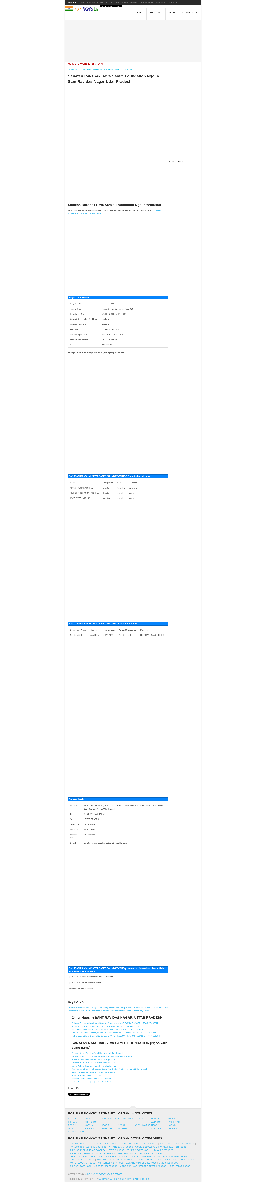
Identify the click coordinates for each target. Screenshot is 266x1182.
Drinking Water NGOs (138, 1150)
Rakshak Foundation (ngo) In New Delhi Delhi (92, 1082)
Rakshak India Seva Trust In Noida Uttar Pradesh (93, 1063)
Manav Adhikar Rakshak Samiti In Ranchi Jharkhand (94, 1066)
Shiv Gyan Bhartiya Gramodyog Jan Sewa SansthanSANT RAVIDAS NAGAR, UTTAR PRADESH (114, 1033)
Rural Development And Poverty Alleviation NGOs (97, 1150)
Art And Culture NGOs (121, 1147)
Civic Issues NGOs (168, 1163)
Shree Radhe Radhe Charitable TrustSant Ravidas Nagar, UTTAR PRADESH (105, 1026)
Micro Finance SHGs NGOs (149, 1153)
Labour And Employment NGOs (86, 1156)
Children (71, 1007)
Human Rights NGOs (162, 1150)
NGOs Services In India (126, 2)
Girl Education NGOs (116, 1156)
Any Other (144, 1011)
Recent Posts (177, 161)
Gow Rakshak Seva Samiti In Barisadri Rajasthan (93, 1059)
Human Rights (140, 1007)
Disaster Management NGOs (145, 1156)
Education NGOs (187, 1160)
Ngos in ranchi (76, 1131)
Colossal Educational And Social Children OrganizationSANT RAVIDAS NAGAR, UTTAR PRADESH (115, 1023)
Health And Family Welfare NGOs (121, 1144)
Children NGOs (150, 1144)
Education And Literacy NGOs (85, 1144)
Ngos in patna (125, 1119)
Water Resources (92, 1011)
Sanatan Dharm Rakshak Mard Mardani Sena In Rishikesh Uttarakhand (103, 1056)
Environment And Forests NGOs (177, 1144)
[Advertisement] (134, 39)
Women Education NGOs (82, 1163)
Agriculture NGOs (96, 1147)
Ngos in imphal (143, 1119)
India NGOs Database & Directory (104, 1174)
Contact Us (189, 12)
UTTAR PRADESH (93, 213)
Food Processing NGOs (82, 1160)
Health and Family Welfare (121, 1007)
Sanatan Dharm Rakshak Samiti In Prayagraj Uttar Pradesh (98, 1053)
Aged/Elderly (102, 1007)
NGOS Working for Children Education (159, 2)
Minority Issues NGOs (105, 1166)
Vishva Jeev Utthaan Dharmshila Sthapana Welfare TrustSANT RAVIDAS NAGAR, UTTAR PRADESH (116, 1036)
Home (139, 12)
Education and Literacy (86, 1007)
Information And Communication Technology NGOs (125, 1160)
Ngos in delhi (108, 1119)
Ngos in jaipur (142, 1125)
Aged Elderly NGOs (165, 1160)
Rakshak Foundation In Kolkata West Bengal (91, 1079)
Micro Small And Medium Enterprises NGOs (143, 1166)
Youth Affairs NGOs (179, 1166)
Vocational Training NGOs (84, 1153)
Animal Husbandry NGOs (110, 1163)
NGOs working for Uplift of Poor (96, 2)
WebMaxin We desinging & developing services (124, 1179)
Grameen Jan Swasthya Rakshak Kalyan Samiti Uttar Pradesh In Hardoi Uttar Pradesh (109, 1069)
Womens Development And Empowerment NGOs (160, 1147)
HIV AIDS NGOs (77, 1147)
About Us (155, 12)
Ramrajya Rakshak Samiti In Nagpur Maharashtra (93, 1072)
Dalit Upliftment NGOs (174, 1156)
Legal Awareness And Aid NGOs (116, 1153)
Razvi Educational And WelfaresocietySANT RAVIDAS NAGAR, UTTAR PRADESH (107, 1029)
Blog (171, 12)
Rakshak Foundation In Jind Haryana (88, 1075)
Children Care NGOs (80, 1166)
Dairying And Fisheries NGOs (141, 1163)
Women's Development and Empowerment (120, 1011)
